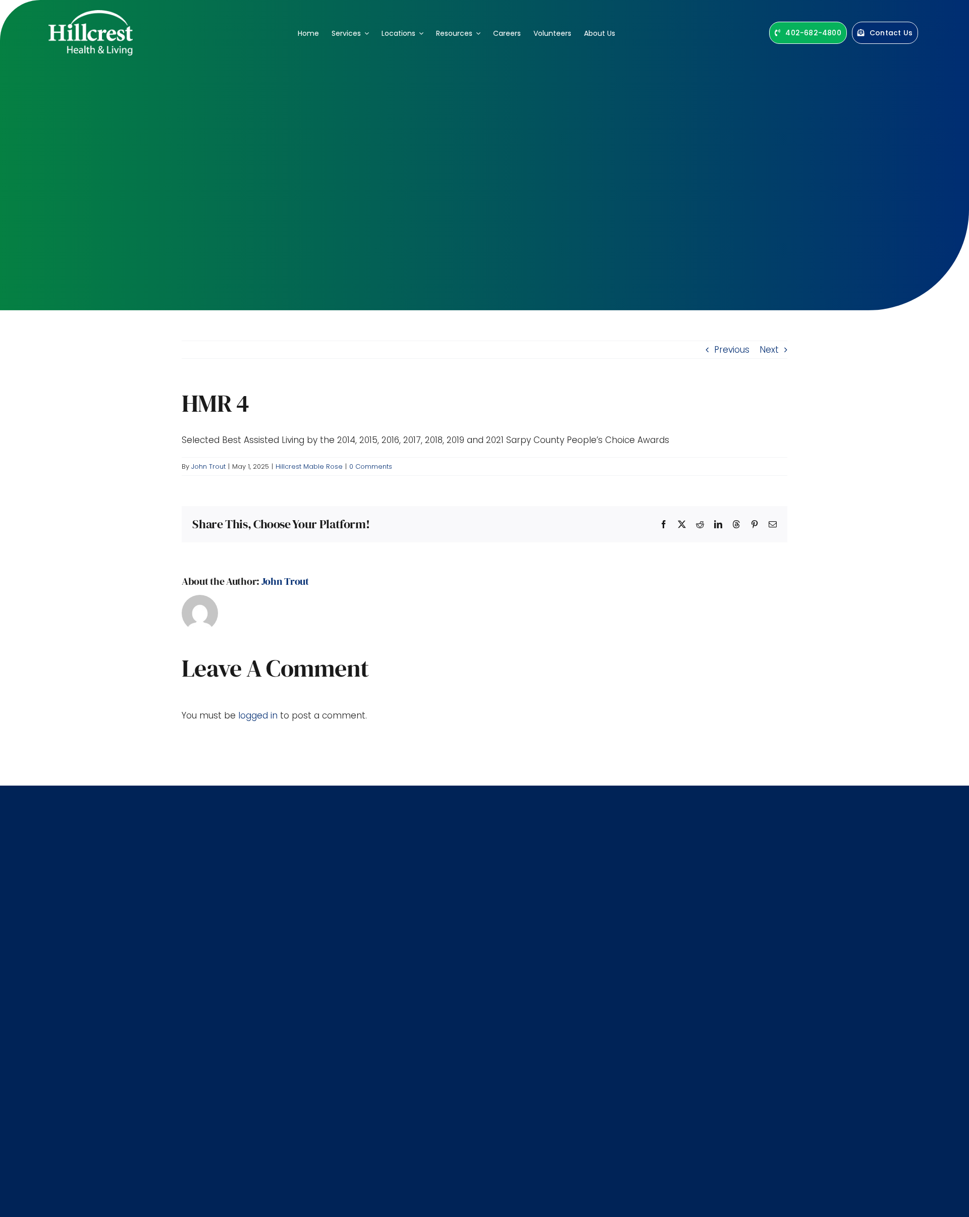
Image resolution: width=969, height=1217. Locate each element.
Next (769, 350)
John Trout (208, 466)
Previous (731, 350)
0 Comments (370, 466)
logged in (258, 715)
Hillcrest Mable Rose (309, 466)
